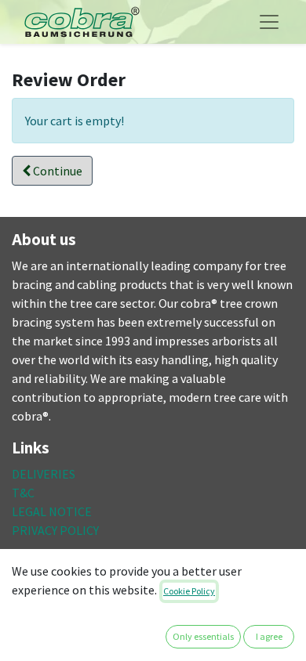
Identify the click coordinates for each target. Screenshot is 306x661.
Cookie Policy (189, 591)
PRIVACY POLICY (55, 530)
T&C (23, 492)
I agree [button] (269, 636)
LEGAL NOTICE (52, 511)
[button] (52, 171)
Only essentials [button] (203, 636)
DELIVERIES (43, 474)
